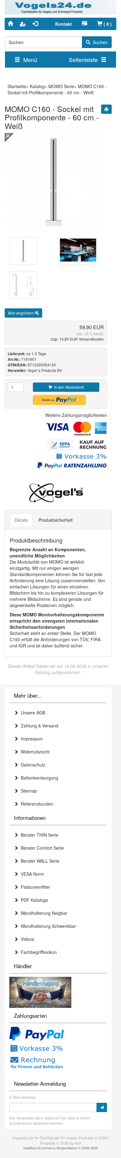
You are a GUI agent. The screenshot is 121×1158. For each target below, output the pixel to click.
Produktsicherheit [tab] (55, 520)
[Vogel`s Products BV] (56, 493)
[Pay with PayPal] (36, 1034)
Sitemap (27, 791)
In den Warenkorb (68, 387)
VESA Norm (31, 874)
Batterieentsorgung (38, 778)
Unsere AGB (31, 712)
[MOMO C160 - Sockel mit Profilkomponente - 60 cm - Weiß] (23, 251)
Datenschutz (31, 765)
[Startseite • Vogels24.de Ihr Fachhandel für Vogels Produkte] (60, 6)
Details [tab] (21, 520)
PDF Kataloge (33, 900)
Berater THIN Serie (38, 835)
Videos (26, 939)
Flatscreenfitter (34, 887)
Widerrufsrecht (34, 752)
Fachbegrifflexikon (37, 952)
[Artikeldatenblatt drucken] (106, 109)
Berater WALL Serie (39, 861)
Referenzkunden (35, 804)
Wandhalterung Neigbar (42, 913)
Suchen (99, 42)
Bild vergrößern (21, 312)
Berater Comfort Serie (41, 848)
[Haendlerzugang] (40, 992)
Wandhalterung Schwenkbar (47, 926)
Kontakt (63, 24)
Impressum (30, 738)
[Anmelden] (101, 1107)
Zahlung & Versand (38, 725)
